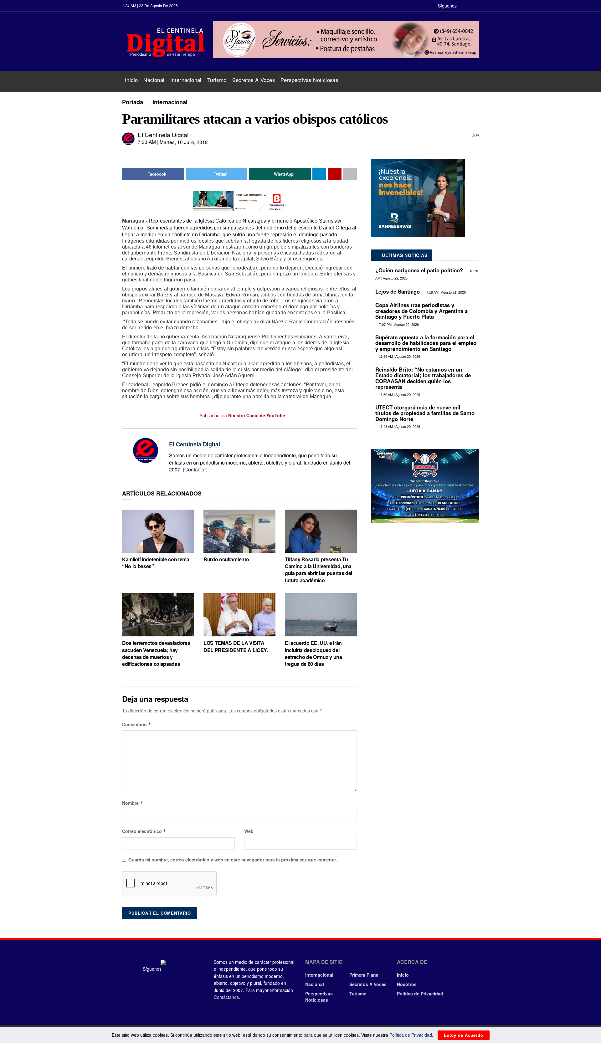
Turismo (217, 80)
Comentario (136, 724)
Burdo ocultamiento (226, 559)
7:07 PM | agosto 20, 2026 (398, 324)
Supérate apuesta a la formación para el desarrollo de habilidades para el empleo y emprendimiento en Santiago (425, 342)
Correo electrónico (144, 831)
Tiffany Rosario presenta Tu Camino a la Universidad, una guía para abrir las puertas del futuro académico (318, 570)
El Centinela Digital (163, 134)
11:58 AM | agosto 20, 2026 (399, 356)
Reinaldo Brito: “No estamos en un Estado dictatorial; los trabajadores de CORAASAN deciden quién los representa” (423, 378)
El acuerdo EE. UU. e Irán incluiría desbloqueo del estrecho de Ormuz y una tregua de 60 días (313, 653)
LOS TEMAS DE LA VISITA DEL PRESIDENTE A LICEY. (235, 646)
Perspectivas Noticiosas (309, 80)
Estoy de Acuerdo (463, 1035)
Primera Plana (363, 975)
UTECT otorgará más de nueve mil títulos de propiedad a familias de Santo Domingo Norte (425, 413)
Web (249, 831)
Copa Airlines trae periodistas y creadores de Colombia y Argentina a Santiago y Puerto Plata (421, 310)
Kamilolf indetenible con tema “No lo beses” (155, 563)
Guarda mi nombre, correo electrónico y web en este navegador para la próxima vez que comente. (232, 859)
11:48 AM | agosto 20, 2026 (399, 427)
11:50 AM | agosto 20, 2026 (399, 395)
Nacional (153, 80)
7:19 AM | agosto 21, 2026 (445, 292)
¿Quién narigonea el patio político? (419, 270)
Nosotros (407, 984)
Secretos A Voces (253, 80)
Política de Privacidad (420, 993)
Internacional (186, 80)
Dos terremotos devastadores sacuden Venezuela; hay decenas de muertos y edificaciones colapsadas (156, 653)
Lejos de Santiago (397, 291)
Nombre (132, 803)
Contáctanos (226, 997)
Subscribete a (241, 415)
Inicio (131, 80)
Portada (132, 102)
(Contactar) (195, 469)
